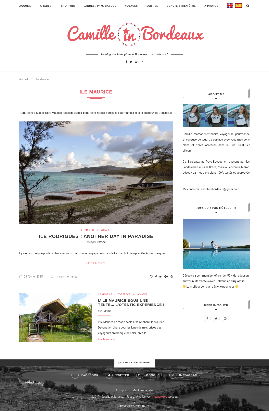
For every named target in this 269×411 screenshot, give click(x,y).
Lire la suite (96, 263)
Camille (101, 241)
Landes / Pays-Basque (100, 6)
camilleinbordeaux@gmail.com (220, 189)
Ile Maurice (88, 230)
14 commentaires (66, 276)
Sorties (152, 6)
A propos (211, 6)
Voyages (131, 6)
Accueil (25, 6)
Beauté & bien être (181, 6)
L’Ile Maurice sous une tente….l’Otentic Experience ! (131, 303)
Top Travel (124, 294)
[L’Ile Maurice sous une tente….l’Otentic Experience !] (55, 317)
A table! (46, 6)
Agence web (160, 396)
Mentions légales (143, 390)
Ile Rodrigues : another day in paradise (96, 236)
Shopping (68, 6)
